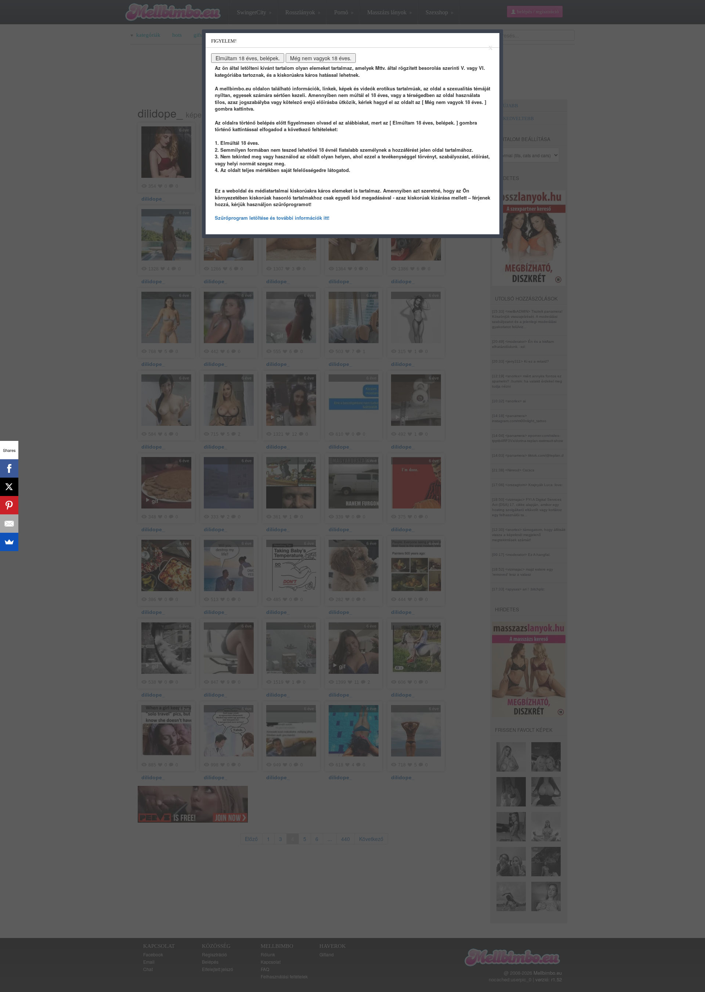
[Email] (9, 523)
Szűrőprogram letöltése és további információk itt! (272, 217)
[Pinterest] (9, 505)
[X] (9, 487)
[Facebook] (9, 468)
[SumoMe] (9, 542)
